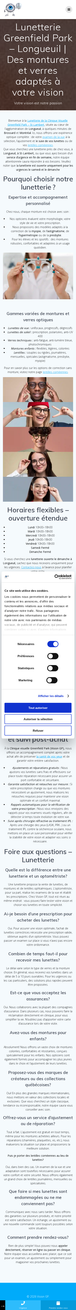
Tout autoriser (38, 707)
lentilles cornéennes (40, 145)
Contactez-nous (31, 567)
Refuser (38, 730)
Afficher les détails (51, 696)
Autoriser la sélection (38, 719)
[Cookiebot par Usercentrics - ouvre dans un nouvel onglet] (55, 576)
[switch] (52, 655)
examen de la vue (53, 137)
